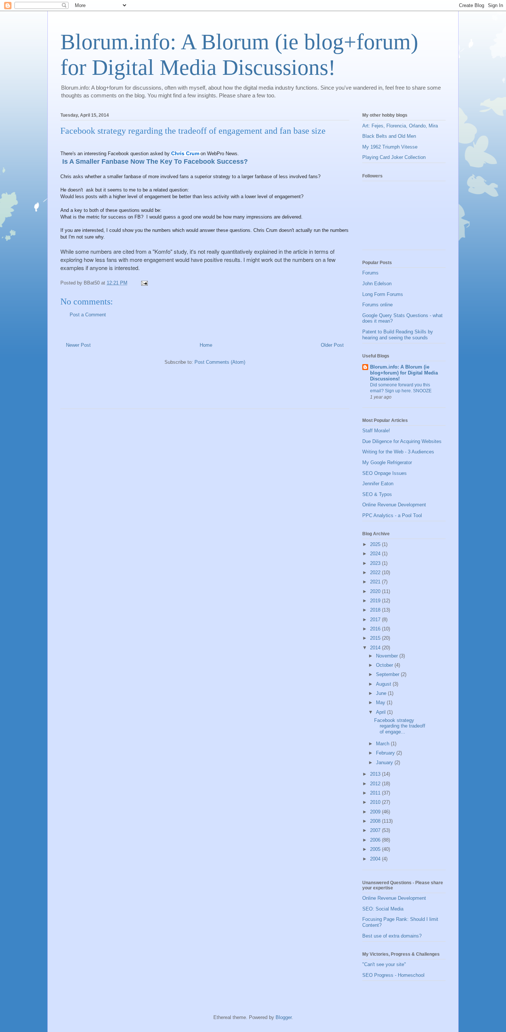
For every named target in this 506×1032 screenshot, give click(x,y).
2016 (376, 629)
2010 (376, 802)
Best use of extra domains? (392, 936)
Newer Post (78, 345)
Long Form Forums (382, 294)
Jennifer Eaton (377, 483)
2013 (376, 774)
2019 (376, 600)
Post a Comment (88, 314)
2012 (376, 783)
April (381, 712)
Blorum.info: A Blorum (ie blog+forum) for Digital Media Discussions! (404, 373)
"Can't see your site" (384, 964)
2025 (376, 544)
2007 (376, 830)
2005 (376, 849)
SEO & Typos (377, 494)
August (384, 684)
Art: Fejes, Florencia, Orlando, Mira (400, 126)
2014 (376, 647)
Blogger (284, 1017)
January (385, 762)
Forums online (377, 304)
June (382, 693)
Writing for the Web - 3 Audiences (398, 452)
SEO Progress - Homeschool (393, 975)
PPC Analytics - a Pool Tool (392, 515)
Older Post (332, 345)
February (386, 753)
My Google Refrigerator (387, 462)
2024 (376, 553)
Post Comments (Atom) (219, 362)
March (383, 743)
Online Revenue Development (394, 504)
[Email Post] (144, 283)
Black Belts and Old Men (389, 136)
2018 (376, 610)
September (388, 674)
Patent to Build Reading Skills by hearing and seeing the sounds (397, 334)
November (387, 656)
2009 (376, 812)
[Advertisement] (147, 390)
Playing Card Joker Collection (394, 157)
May (381, 702)
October (385, 665)
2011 (376, 793)
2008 (376, 821)
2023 (376, 563)
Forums (370, 273)
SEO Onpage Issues (384, 473)
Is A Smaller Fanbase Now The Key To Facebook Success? (154, 161)
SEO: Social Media (382, 909)
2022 (376, 572)
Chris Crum (185, 153)
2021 (376, 582)
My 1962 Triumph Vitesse (389, 147)
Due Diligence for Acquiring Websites (402, 441)
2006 (376, 840)
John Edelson (377, 283)
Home (206, 345)
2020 (376, 591)
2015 (376, 638)
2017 (376, 619)
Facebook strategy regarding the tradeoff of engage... (399, 726)
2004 (376, 859)
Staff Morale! (376, 430)
